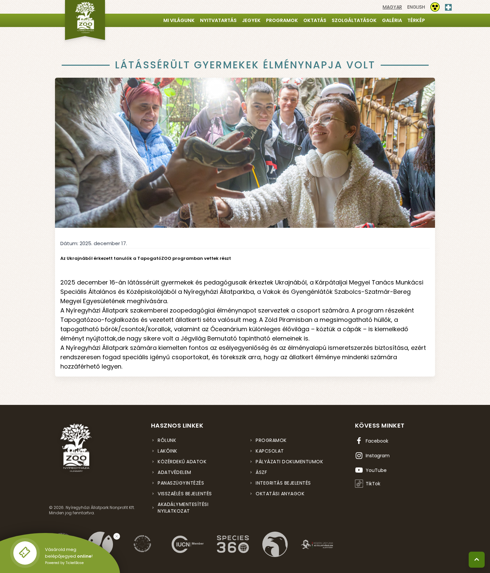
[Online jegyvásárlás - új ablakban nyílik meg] (25, 553)
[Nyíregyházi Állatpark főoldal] (85, 20)
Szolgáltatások (354, 20)
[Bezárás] (116, 536)
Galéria (392, 20)
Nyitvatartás (218, 20)
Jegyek (251, 20)
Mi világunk (179, 20)
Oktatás (314, 20)
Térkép (416, 20)
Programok (282, 20)
